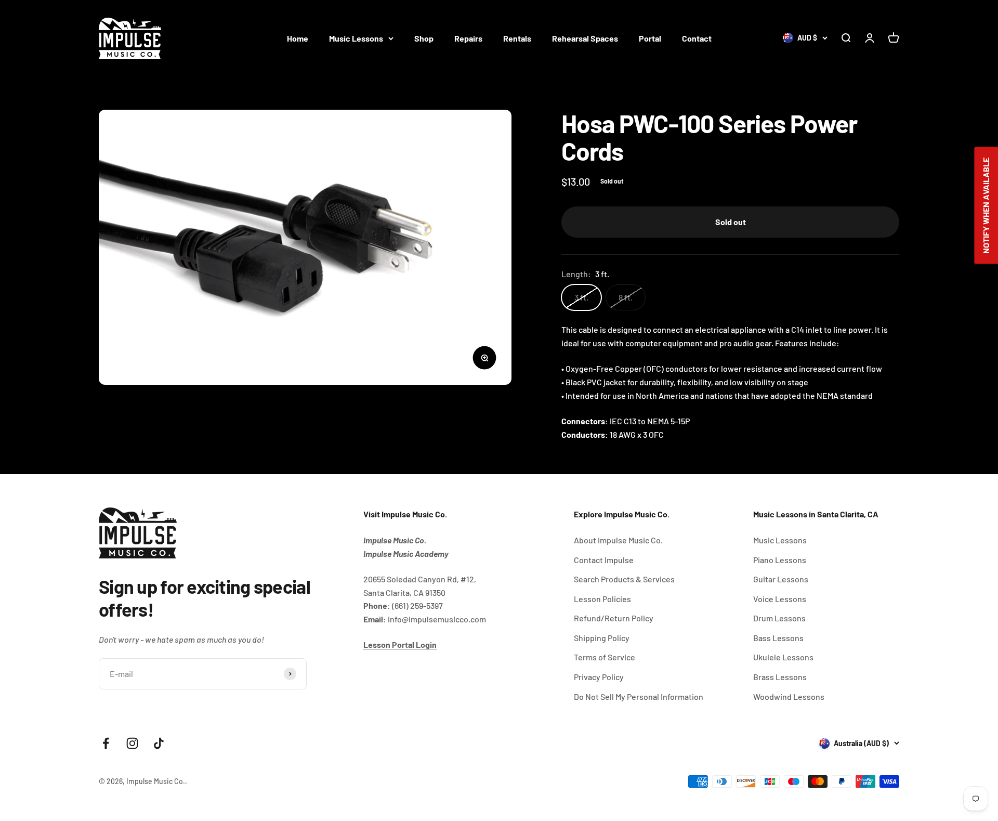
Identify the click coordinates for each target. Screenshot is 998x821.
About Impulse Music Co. (618, 540)
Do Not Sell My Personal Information (638, 696)
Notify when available (986, 205)
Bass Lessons (778, 638)
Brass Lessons (780, 677)
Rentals (517, 38)
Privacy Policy (599, 677)
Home (297, 38)
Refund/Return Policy (613, 618)
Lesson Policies (602, 599)
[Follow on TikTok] (159, 743)
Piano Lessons (779, 560)
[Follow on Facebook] (106, 743)
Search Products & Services (624, 579)
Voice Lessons (779, 599)
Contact (697, 38)
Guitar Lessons (780, 579)
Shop (424, 38)
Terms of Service (604, 657)
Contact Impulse (604, 560)
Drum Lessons (779, 618)
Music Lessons (356, 38)
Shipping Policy (601, 638)
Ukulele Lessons (783, 657)
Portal (650, 38)
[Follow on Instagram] (132, 743)
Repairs (468, 38)
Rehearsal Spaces (585, 38)
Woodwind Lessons (788, 696)
